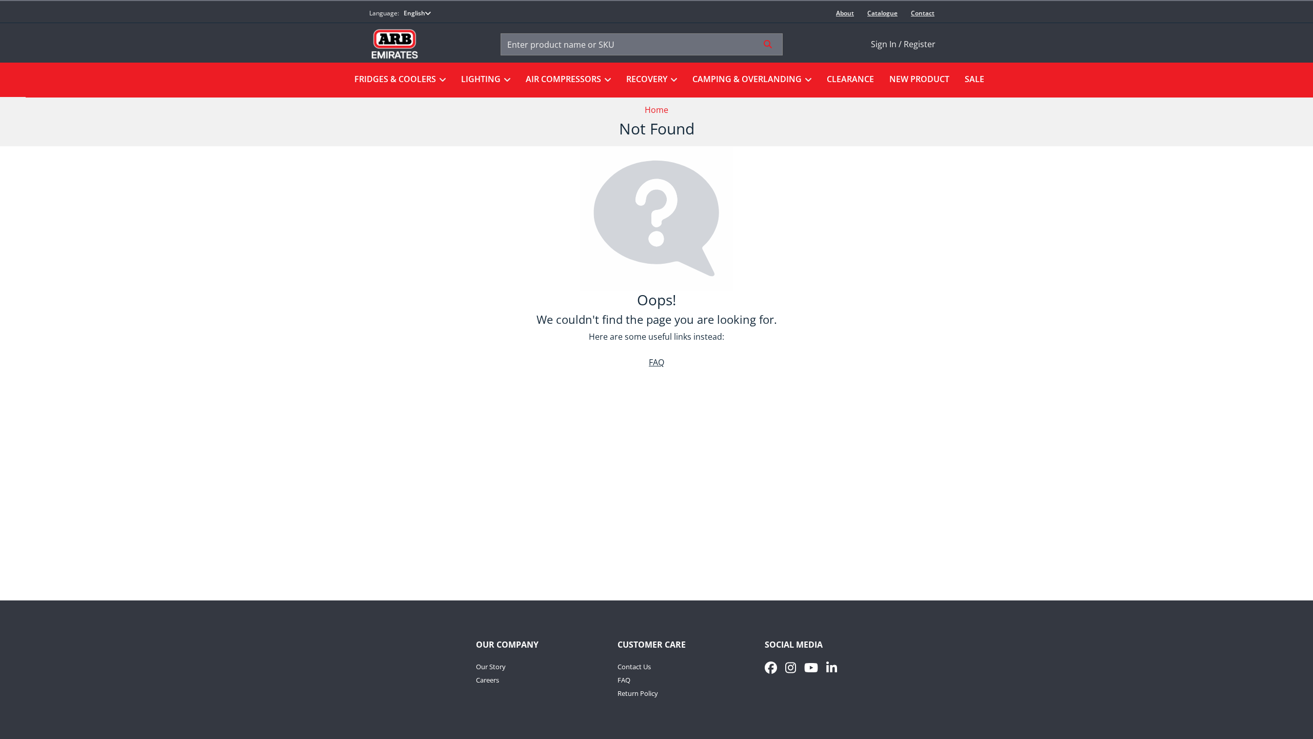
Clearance (850, 79)
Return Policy (638, 693)
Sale (974, 79)
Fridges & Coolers (395, 79)
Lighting (481, 79)
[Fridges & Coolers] (441, 80)
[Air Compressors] (606, 80)
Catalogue (882, 13)
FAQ (656, 362)
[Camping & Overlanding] (806, 80)
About (845, 13)
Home (656, 109)
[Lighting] (505, 80)
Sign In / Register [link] (903, 44)
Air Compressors (563, 79)
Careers (487, 680)
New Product (919, 79)
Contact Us (634, 666)
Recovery (646, 79)
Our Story (491, 666)
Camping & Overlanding (747, 79)
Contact (922, 13)
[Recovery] (672, 80)
